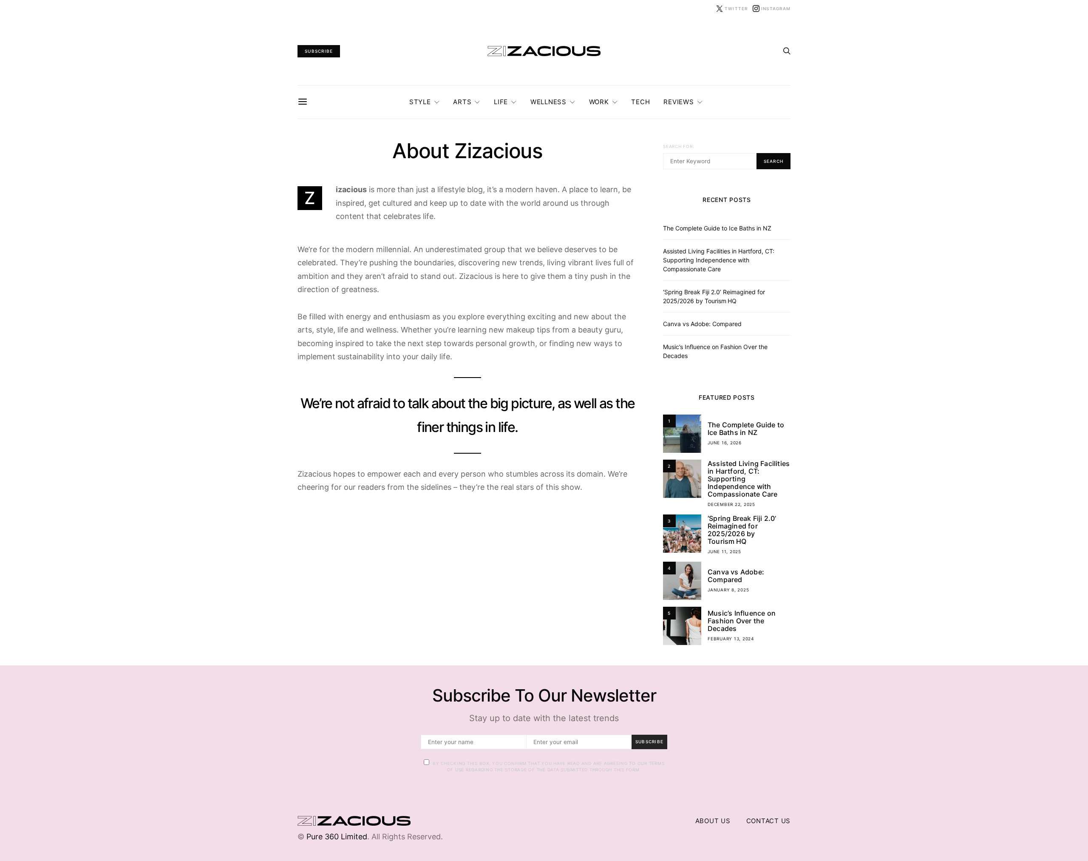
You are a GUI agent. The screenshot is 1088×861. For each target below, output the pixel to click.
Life (501, 102)
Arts (462, 102)
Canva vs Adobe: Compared (702, 323)
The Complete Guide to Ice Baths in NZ (717, 228)
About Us (713, 821)
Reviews (678, 102)
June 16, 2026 (725, 442)
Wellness (548, 102)
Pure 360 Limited (336, 836)
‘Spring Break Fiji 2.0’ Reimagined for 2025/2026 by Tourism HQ (742, 530)
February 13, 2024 (731, 638)
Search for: (678, 146)
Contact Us (768, 821)
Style (420, 102)
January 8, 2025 (728, 589)
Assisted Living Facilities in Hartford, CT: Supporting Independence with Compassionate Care (718, 260)
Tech (640, 102)
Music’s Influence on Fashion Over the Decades (742, 621)
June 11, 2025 (724, 551)
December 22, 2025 (731, 504)
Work (599, 102)
